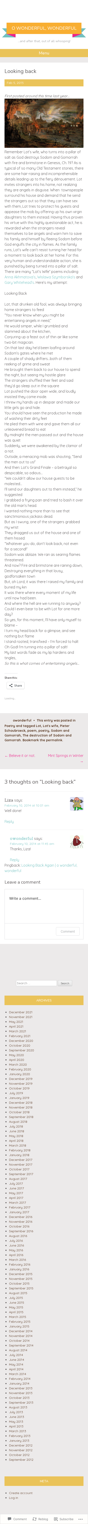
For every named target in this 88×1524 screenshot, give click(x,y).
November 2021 (20, 1017)
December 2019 (20, 1079)
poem (32, 731)
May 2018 (16, 1136)
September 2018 (21, 1117)
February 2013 (19, 1436)
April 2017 (16, 1198)
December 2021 (20, 1012)
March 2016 (17, 1260)
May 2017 (16, 1193)
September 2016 (21, 1231)
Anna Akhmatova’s (20, 277)
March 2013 (17, 1431)
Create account (20, 1493)
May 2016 (16, 1250)
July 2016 (16, 1241)
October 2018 (19, 1112)
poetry (43, 731)
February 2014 (19, 1379)
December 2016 (20, 1217)
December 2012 (20, 1445)
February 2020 (20, 1069)
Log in (13, 1498)
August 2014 (18, 1350)
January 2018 (19, 1155)
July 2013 (16, 1412)
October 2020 (19, 1045)
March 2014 (17, 1374)
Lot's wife (50, 726)
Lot (38, 726)
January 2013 (19, 1441)
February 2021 (19, 1036)
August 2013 (18, 1407)
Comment (68, 931)
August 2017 (18, 1179)
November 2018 (20, 1107)
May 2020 (16, 1055)
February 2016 (19, 1264)
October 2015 (19, 1283)
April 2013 (16, 1426)
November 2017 (20, 1164)
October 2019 (19, 1088)
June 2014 (16, 1360)
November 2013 (20, 1393)
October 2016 (19, 1226)
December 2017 (20, 1160)
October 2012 (19, 1455)
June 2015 (16, 1302)
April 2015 (16, 1312)
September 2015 (21, 1288)
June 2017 (16, 1188)
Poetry (10, 726)
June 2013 (16, 1417)
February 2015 (19, 1322)
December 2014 (20, 1331)
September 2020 (21, 1050)
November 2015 (20, 1279)
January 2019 (19, 1098)
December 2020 (21, 1041)
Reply (9, 821)
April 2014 (16, 1369)
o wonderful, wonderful (44, 28)
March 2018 (17, 1145)
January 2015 (19, 1326)
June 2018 (16, 1131)
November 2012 (20, 1450)
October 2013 (19, 1398)
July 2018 (16, 1126)
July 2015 (16, 1298)
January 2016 (19, 1269)
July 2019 (16, 1093)
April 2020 (16, 1060)
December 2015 (20, 1274)
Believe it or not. (20, 755)
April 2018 (16, 1141)
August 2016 (18, 1236)
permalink (54, 740)
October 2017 (19, 1169)
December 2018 (20, 1103)
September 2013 (21, 1402)
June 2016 (16, 1245)
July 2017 (16, 1183)
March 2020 (18, 1064)
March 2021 (17, 1031)
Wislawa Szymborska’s (56, 277)
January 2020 (19, 1074)
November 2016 (20, 1222)
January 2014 (19, 1383)
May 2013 (16, 1421)
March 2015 (17, 1317)
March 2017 (17, 1203)
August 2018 (18, 1122)
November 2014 (20, 1336)
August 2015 (18, 1293)
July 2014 (16, 1355)
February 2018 (19, 1150)
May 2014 (16, 1364)
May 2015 (16, 1307)
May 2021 (16, 1022)
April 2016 (16, 1255)
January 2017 (19, 1212)
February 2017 (19, 1207)
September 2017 (21, 1174)
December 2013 (20, 1388)
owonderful (22, 720)
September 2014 (21, 1345)
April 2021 (16, 1026)
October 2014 (19, 1341)
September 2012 (21, 1460)
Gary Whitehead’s (19, 282)
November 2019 (20, 1084)
